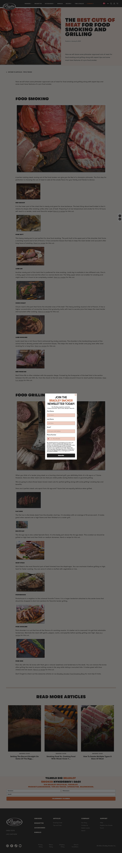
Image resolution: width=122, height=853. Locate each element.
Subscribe (61, 455)
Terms (68, 451)
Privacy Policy (61, 451)
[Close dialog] (75, 395)
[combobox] (49, 438)
